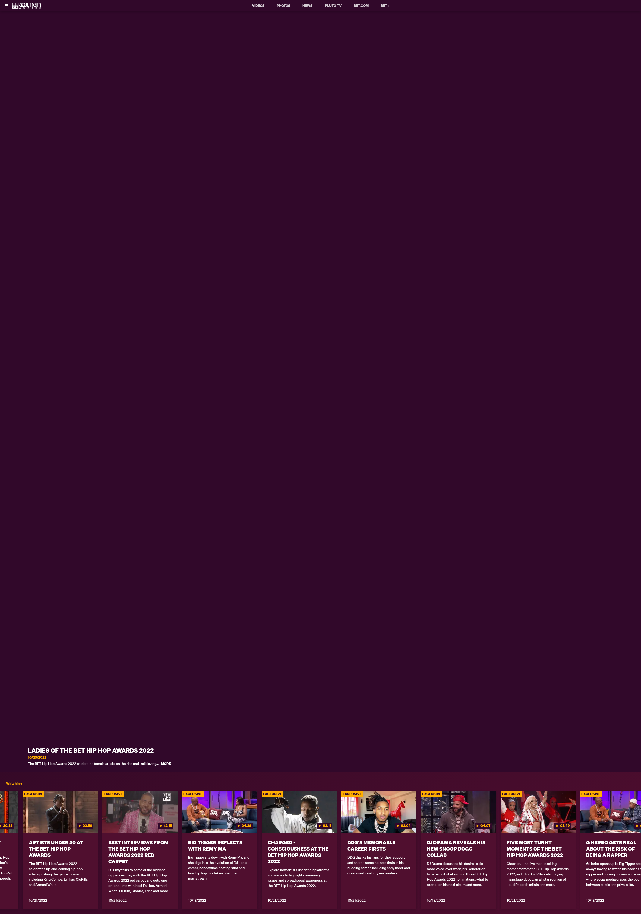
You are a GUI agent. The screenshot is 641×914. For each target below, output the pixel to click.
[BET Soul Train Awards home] (26, 7)
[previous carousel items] (12, 822)
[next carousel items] (628, 822)
